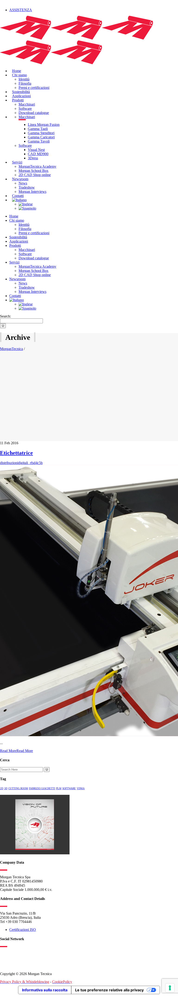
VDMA (81, 788)
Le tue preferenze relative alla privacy (109, 990)
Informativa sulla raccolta (44, 990)
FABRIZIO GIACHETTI (42, 788)
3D (5, 788)
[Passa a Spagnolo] (27, 208)
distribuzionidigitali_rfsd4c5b (21, 463)
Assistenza (20, 10)
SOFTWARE (69, 788)
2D (1, 788)
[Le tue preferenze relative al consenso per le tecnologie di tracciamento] (169, 987)
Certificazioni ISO (22, 930)
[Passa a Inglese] (26, 204)
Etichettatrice (16, 453)
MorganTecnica (11, 349)
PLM (58, 788)
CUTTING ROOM (18, 788)
